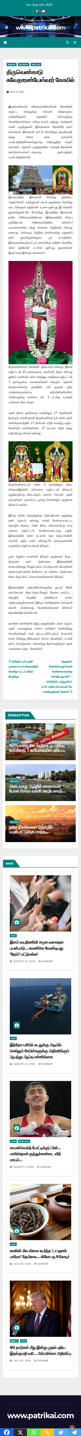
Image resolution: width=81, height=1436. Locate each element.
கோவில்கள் (23, 64)
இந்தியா (14, 1341)
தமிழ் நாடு (36, 64)
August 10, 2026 (24, 961)
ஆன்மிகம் (11, 64)
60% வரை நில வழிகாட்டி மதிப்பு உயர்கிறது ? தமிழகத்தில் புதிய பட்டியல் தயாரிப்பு (36, 750)
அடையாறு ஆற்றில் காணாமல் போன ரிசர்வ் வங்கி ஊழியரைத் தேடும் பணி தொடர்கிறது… (36, 790)
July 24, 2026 (22, 1360)
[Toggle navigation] (75, 43)
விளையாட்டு (24, 1141)
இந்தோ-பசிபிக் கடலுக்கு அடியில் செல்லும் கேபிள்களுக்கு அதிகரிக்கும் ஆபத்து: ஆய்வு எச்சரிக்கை (39, 1050)
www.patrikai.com (40, 27)
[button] (67, 42)
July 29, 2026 (22, 1264)
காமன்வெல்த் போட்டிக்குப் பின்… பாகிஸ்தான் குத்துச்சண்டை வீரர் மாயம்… (35, 1153)
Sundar (47, 961)
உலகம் (13, 936)
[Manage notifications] (72, 1428)
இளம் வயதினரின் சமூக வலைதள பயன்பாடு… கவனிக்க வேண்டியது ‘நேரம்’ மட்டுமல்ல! (37, 948)
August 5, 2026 (23, 1167)
